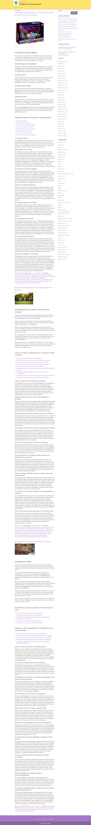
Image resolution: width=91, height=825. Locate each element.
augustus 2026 (63, 61)
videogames (25, 282)
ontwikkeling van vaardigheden (38, 278)
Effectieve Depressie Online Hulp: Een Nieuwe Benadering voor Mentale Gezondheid (67, 28)
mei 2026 (62, 68)
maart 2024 (62, 131)
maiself (18, 273)
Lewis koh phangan (63, 51)
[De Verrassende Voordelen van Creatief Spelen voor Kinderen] (24, 304)
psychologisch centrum (65, 221)
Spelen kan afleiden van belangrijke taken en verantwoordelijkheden (34, 639)
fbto (61, 185)
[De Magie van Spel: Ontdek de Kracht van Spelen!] (25, 554)
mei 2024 (62, 126)
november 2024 (64, 111)
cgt (60, 164)
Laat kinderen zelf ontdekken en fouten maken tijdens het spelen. (33, 364)
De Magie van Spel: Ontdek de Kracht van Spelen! (33, 541)
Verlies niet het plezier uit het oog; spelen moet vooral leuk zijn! (33, 377)
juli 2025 (62, 92)
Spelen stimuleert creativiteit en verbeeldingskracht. (30, 613)
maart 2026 (62, 73)
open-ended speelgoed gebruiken (37, 533)
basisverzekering (64, 149)
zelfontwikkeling (64, 257)
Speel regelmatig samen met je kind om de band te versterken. (32, 362)
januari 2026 (63, 78)
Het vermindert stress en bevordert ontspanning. (29, 620)
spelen (21, 281)
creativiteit (37, 807)
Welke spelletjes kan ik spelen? (24, 130)
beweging (22, 528)
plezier (52, 807)
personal (62, 216)
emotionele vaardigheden (32, 530)
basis (61, 147)
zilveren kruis (63, 259)
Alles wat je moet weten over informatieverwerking (67, 47)
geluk (42, 807)
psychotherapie (64, 228)
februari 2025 (63, 104)
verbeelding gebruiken (30, 536)
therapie (62, 242)
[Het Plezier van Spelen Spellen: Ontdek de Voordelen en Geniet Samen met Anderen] (30, 46)
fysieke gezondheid (44, 530)
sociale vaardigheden (33, 535)
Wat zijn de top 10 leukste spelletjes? (26, 124)
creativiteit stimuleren (20, 276)
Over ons (16, 7)
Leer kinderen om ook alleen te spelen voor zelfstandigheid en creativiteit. (35, 375)
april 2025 (62, 99)
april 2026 (62, 71)
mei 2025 (62, 97)
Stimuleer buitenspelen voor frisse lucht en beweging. (30, 366)
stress (61, 237)
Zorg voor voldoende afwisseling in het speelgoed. (29, 358)
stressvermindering (20, 536)
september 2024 (64, 116)
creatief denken (48, 528)
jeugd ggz (62, 195)
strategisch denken (43, 281)
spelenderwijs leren (29, 281)
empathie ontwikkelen (31, 276)
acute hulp (62, 142)
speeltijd (41, 535)
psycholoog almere (64, 225)
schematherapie (64, 233)
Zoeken (60, 10)
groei (23, 532)
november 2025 (64, 83)
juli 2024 (62, 121)
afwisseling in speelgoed (36, 527)
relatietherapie (63, 230)
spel (47, 809)
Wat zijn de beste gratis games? (25, 132)
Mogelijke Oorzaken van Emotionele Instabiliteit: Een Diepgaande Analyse (65, 33)
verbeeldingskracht (30, 811)
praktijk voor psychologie (66, 218)
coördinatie (41, 528)
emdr (61, 181)
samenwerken (23, 535)
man (61, 207)
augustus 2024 (63, 119)
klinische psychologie (65, 202)
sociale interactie (41, 809)
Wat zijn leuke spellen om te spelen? (26, 128)
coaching (62, 169)
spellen (36, 281)
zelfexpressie (44, 536)
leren (43, 532)
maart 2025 (62, 102)
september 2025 (64, 87)
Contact (20, 7)
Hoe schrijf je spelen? (22, 120)
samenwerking (44, 279)
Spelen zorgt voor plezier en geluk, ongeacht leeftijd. (30, 622)
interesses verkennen (30, 532)
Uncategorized (18, 274)
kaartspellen (41, 276)
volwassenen (31, 282)
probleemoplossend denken (22, 809)
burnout (62, 161)
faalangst (62, 183)
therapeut (62, 240)
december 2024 (64, 109)
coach (61, 166)
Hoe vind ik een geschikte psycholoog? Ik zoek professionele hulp (66, 38)
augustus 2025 (63, 90)
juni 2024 (62, 123)
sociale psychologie (64, 235)
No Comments (37, 273)
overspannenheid (64, 213)
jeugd (61, 193)
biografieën (62, 154)
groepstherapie (64, 190)
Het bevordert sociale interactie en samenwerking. (29, 615)
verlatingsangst (63, 249)
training (62, 245)
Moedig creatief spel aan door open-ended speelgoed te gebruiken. (33, 360)
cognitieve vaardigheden (31, 528)
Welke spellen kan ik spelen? (24, 122)
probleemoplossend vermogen (22, 279)
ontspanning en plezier (24, 278)
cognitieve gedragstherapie (66, 173)
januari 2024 (63, 135)
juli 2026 (62, 63)
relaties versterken (35, 279)
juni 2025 (62, 95)
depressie (62, 178)
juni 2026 (62, 66)
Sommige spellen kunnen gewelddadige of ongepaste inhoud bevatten (34, 635)
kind (61, 197)
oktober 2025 (63, 85)
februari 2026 (63, 75)
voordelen (38, 282)
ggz (60, 188)
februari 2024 (63, 133)
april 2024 (62, 128)
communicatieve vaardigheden (44, 274)
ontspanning (47, 807)
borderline (62, 157)
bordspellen (33, 274)
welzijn (38, 536)
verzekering (63, 252)
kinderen (47, 276)
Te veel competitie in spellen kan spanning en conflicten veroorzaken (34, 637)
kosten (61, 205)
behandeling (63, 152)
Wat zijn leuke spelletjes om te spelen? (26, 134)
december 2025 (64, 80)
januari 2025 (63, 107)
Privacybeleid (50, 819)
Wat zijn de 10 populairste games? (25, 126)
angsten (62, 145)
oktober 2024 (63, 114)
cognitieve (62, 171)
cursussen (62, 176)
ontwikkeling (25, 533)
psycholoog (63, 223)
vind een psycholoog (65, 254)
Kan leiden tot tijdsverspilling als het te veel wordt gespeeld (31, 633)
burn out (62, 159)
